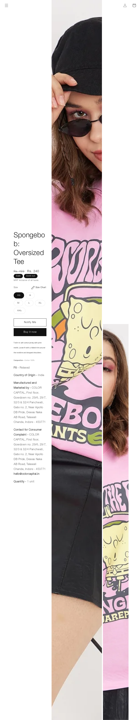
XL (42, 304)
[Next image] (106, 340)
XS (20, 296)
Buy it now (30, 332)
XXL (21, 311)
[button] (6, 5)
